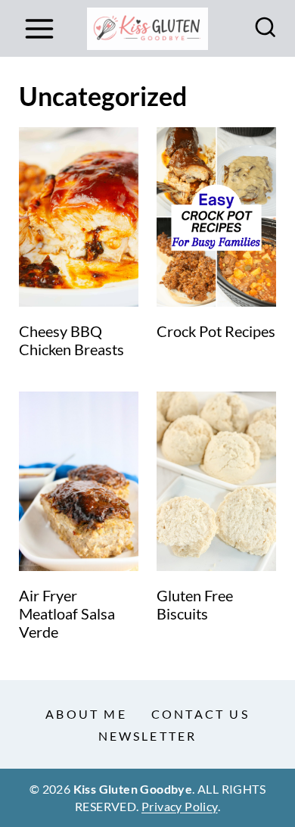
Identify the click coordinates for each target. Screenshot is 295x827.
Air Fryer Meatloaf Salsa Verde (67, 613)
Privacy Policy (179, 806)
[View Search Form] (265, 29)
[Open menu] (39, 28)
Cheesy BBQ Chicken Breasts (71, 340)
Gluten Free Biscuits (195, 604)
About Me (86, 714)
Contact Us (200, 714)
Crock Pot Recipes (216, 331)
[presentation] (78, 217)
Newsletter (147, 736)
